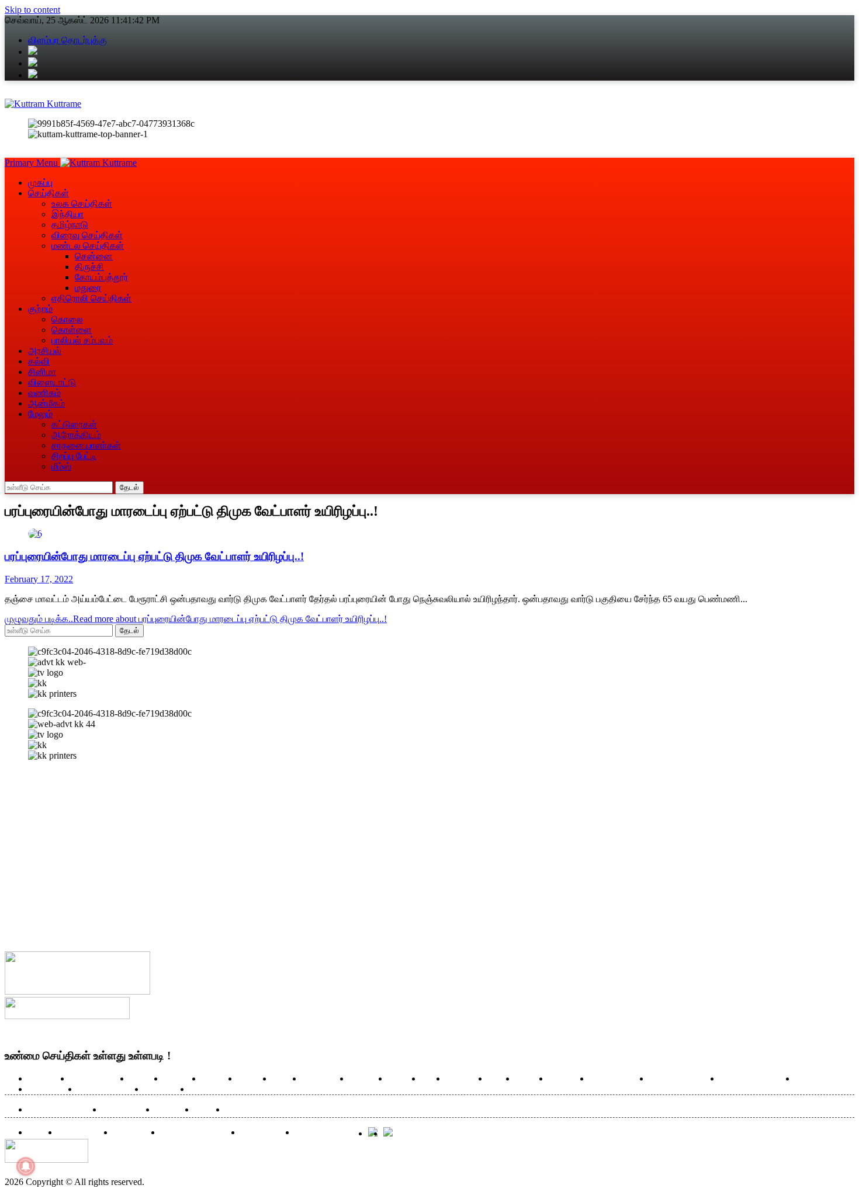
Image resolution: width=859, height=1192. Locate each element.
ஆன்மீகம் (46, 403)
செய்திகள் (48, 193)
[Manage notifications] (25, 1166)
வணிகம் (44, 393)
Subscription (134, 1132)
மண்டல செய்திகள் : (62, 1110)
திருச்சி (89, 267)
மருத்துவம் (464, 1079)
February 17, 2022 (39, 579)
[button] (32, 163)
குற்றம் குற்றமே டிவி (681, 1079)
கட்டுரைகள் (74, 424)
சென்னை (94, 256)
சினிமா (42, 372)
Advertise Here (83, 1132)
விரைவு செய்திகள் (87, 235)
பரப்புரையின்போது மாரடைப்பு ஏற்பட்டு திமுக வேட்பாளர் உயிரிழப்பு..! (154, 556)
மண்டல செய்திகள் (87, 246)
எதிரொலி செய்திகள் (91, 298)
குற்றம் (40, 309)
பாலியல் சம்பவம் (82, 340)
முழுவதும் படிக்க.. (196, 619)
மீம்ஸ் (61, 466)
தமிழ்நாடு (69, 225)
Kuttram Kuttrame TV (198, 1132)
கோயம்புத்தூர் (101, 277)
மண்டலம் (217, 1079)
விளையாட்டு (52, 382)
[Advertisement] (355, 852)
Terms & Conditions (328, 1132)
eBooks (40, 1132)
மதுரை (88, 288)
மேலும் (40, 414)
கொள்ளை (71, 330)
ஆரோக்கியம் (50, 1089)
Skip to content (32, 10)
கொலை (67, 319)
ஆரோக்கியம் (76, 435)
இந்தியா (67, 214)
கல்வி (39, 361)
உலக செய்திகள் (81, 203)
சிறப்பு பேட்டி (73, 456)
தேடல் (129, 487)
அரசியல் (44, 351)
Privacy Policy (265, 1132)
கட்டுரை (401, 1079)
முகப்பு (40, 182)
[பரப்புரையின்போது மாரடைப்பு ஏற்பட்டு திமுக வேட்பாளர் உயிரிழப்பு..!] (35, 533)
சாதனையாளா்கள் (86, 445)
